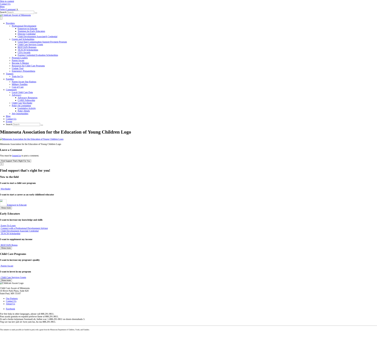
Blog (8, 116)
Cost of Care (18, 87)
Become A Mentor (20, 63)
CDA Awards (24, 52)
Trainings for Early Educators (31, 31)
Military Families (20, 84)
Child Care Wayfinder (22, 103)
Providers (10, 23)
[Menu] (1, 18)
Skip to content (7, 1)
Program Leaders (20, 58)
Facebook (10, 309)
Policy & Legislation (21, 105)
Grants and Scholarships (23, 39)
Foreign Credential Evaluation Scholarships (38, 55)
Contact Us (11, 119)
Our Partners (12, 298)
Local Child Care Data (22, 92)
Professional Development (24, 26)
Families (10, 79)
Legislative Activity (27, 108)
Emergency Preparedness (23, 71)
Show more (6, 208)
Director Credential (26, 34)
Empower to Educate (27, 28)
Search (3, 12)
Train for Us (17, 76)
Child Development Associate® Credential (37, 36)
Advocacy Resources (27, 97)
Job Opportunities (20, 113)
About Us (10, 304)
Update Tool (17, 68)
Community (11, 89)
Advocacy (16, 95)
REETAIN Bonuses (27, 47)
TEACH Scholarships (28, 50)
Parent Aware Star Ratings (24, 81)
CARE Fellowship (26, 100)
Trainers (9, 73)
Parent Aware (18, 60)
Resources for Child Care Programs (28, 65)
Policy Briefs (24, 111)
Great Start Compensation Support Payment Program (42, 42)
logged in (16, 155)
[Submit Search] (42, 125)
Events (9, 121)
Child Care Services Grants (30, 44)
